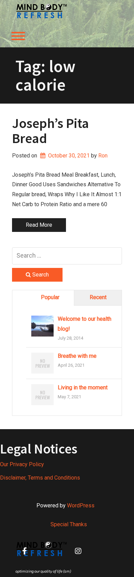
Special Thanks (69, 524)
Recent (98, 297)
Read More (39, 225)
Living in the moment (83, 387)
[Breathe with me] (42, 363)
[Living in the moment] (42, 395)
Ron (103, 155)
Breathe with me (77, 356)
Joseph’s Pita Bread (50, 131)
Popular (50, 297)
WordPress (80, 505)
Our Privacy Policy (22, 464)
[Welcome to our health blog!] (42, 326)
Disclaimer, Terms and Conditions (40, 477)
